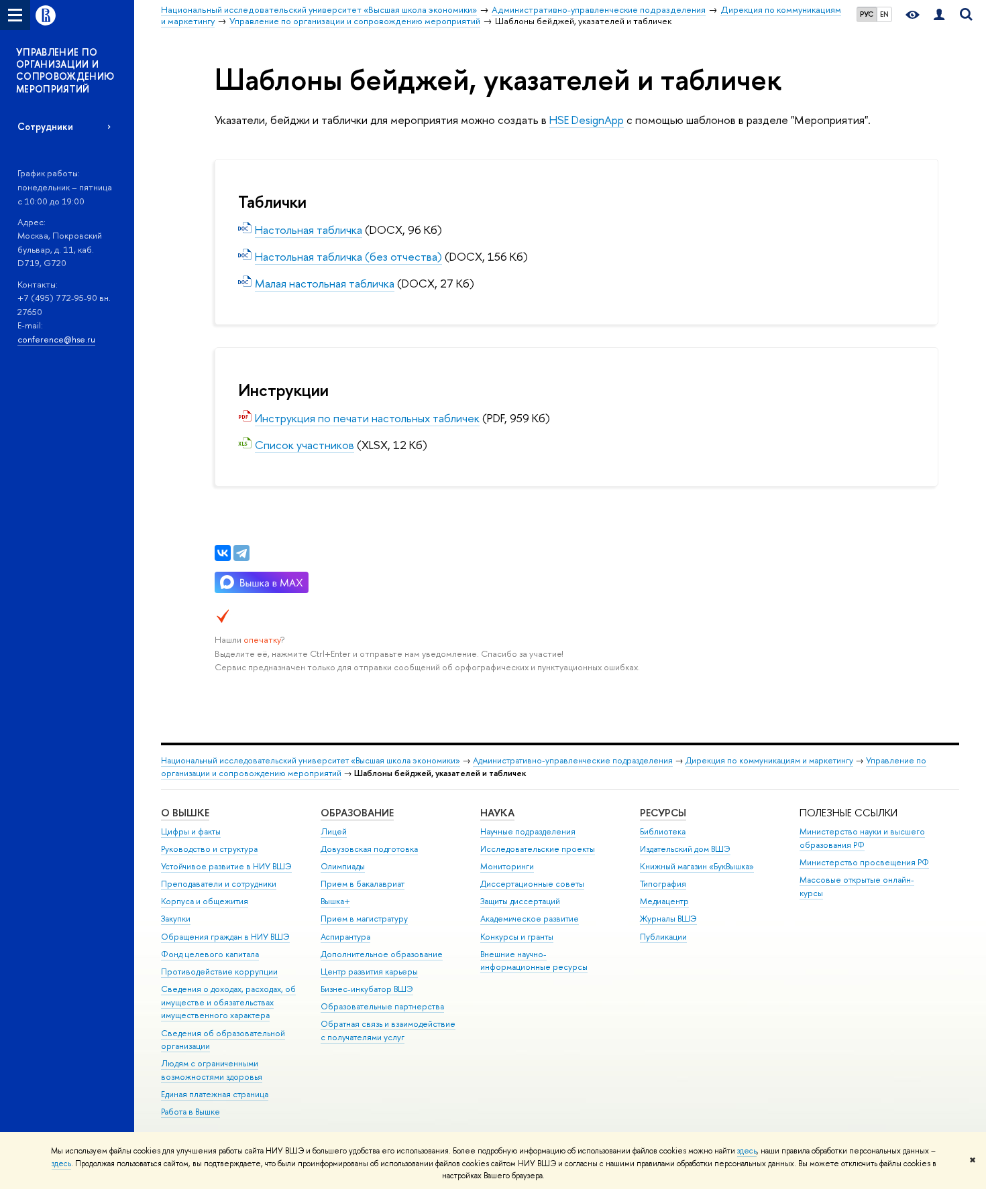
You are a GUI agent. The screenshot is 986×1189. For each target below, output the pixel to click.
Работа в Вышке (190, 1111)
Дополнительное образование (382, 954)
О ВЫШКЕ (185, 813)
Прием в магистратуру (364, 918)
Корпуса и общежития (204, 901)
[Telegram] (241, 553)
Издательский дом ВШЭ (685, 849)
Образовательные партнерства (382, 1006)
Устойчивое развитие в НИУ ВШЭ (226, 866)
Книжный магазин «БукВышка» (697, 866)
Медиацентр (664, 901)
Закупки (175, 918)
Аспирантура (345, 936)
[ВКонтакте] (223, 553)
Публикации (663, 936)
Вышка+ (335, 901)
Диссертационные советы (532, 883)
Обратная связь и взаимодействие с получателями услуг (388, 1030)
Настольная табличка (308, 229)
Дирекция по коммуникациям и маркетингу (769, 760)
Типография (663, 883)
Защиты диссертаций (520, 901)
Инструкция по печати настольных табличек (367, 418)
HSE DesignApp (586, 119)
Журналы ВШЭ (668, 918)
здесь (747, 1150)
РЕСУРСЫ (663, 813)
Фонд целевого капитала (210, 954)
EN (884, 14)
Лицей (334, 831)
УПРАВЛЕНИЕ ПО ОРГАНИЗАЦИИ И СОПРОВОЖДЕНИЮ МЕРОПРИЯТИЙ (65, 70)
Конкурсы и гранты (516, 936)
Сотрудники (45, 126)
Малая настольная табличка (324, 283)
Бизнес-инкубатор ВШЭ (367, 989)
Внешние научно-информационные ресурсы (534, 960)
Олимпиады (343, 866)
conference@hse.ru (56, 339)
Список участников (304, 444)
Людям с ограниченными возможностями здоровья (211, 1070)
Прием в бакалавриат (362, 883)
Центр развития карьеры (369, 971)
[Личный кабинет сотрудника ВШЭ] (939, 15)
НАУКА (497, 813)
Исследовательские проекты (537, 849)
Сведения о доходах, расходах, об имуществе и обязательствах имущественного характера (228, 1002)
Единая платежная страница (214, 1094)
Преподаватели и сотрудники (218, 883)
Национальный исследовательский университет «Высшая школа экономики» (310, 760)
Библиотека (663, 831)
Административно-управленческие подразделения (573, 760)
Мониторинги (507, 866)
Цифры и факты (191, 831)
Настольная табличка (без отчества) (348, 256)
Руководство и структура (209, 849)
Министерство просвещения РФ (864, 862)
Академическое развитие (529, 918)
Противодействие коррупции (219, 971)
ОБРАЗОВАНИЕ (357, 813)
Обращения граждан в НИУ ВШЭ (225, 936)
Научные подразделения (528, 831)
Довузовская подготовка (369, 849)
